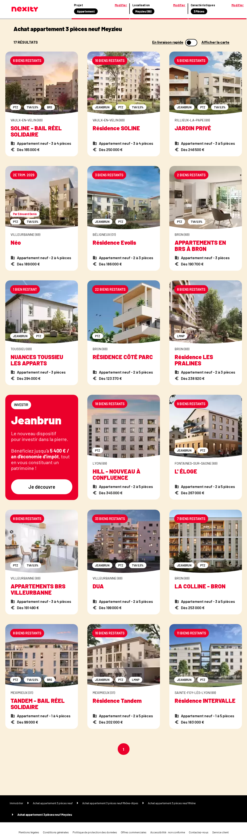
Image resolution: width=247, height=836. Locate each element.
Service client (220, 832)
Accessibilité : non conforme (167, 832)
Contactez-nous (198, 832)
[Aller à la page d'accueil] (25, 9)
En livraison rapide (167, 42)
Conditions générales (56, 832)
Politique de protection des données (95, 832)
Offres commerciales (133, 832)
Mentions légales (29, 832)
